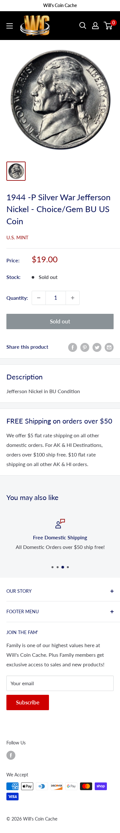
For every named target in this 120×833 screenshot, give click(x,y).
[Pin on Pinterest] (84, 347)
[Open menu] (9, 25)
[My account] (95, 25)
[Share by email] (109, 347)
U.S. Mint (17, 237)
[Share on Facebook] (72, 347)
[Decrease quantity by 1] (38, 298)
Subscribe (27, 702)
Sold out (60, 321)
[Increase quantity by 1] (72, 298)
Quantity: (17, 298)
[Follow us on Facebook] (10, 755)
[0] (108, 25)
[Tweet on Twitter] (96, 347)
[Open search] (82, 25)
